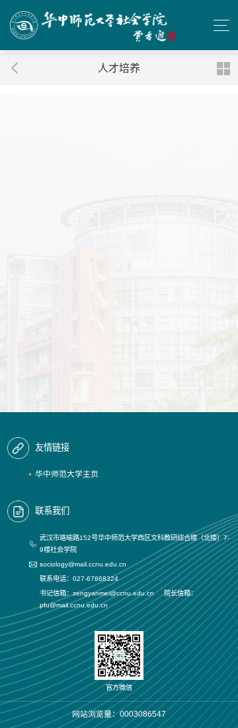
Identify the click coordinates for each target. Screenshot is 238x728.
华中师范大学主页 (67, 474)
